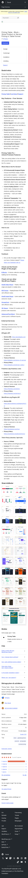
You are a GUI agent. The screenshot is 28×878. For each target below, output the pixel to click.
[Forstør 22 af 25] (24, 589)
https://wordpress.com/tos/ (12, 429)
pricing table (23, 741)
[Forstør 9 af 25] (11, 528)
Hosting (4, 818)
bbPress (5, 844)
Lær (3, 826)
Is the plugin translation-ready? (10, 672)
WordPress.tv (6, 834)
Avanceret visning (7, 748)
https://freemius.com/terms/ (12, 389)
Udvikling (5, 61)
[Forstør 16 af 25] (24, 558)
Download (5, 43)
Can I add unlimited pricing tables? (11, 662)
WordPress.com (7, 839)
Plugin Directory (6, 7)
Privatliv (4, 821)
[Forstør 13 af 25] (11, 548)
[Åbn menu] (25, 2)
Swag (17, 834)
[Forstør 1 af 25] (11, 488)
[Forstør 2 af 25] (24, 488)
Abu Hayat (8, 703)
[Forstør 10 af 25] (24, 528)
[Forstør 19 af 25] (11, 579)
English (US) (23, 734)
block (15, 738)
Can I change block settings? (10, 657)
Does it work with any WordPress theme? (8, 651)
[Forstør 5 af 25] (11, 508)
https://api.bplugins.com (19, 337)
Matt (4, 842)
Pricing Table (6, 94)
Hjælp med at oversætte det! (17, 12)
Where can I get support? (9, 677)
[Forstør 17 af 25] (11, 569)
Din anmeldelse (6, 775)
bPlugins (5, 39)
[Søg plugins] (18, 17)
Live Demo (14, 94)
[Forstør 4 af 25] (24, 498)
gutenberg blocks (22, 738)
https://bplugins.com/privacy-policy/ (14, 365)
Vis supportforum (6, 789)
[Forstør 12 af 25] (24, 538)
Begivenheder (19, 828)
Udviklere (4, 831)
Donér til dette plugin (7, 803)
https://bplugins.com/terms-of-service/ (15, 360)
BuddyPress (6, 847)
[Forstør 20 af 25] (24, 579)
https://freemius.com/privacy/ (12, 393)
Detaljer (5, 49)
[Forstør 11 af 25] (11, 538)
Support (5, 65)
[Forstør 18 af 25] (24, 569)
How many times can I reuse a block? (7, 667)
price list (17, 741)
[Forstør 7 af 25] (11, 518)
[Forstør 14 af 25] (24, 548)
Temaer (17, 815)
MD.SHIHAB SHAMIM (11, 708)
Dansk (7, 854)
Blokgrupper (18, 821)
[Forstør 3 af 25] (11, 498)
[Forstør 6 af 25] (24, 508)
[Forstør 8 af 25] (24, 518)
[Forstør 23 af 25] (11, 599)
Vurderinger (6, 53)
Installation (6, 57)
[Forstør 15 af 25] (11, 558)
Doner (17, 831)
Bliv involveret (19, 826)
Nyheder (4, 815)
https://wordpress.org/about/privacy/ (14, 434)
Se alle (24, 775)
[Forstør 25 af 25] (24, 609)
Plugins (17, 818)
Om (3, 812)
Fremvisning (18, 812)
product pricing (22, 744)
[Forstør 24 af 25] (24, 599)
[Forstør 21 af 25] (11, 589)
